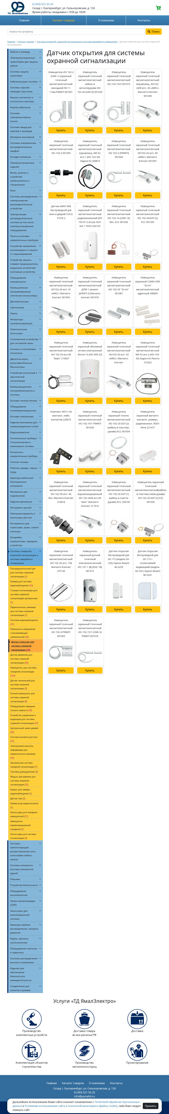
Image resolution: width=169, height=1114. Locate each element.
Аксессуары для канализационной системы (19, 915)
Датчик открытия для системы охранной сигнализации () (22, 646)
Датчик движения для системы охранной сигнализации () (21, 659)
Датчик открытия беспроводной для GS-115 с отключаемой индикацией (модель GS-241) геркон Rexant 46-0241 (147, 563)
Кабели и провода (20, 52)
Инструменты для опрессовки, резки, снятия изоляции (24, 527)
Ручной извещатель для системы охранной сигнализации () (22, 697)
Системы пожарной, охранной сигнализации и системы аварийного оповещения (77, 41)
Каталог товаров (63, 20)
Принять (150, 1106)
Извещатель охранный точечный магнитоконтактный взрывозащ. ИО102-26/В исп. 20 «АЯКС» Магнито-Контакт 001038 (148, 84)
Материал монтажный (22, 137)
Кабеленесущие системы (24, 81)
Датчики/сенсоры (19, 301)
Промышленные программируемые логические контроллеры (23, 291)
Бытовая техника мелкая (23, 400)
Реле (13, 190)
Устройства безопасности (24, 885)
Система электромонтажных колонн (20, 117)
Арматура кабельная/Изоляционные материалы (22, 482)
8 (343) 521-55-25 (42, 4)
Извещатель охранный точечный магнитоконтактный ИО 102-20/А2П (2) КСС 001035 (148, 214)
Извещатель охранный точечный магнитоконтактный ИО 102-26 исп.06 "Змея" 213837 (61, 350)
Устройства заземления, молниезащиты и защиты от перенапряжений (24, 250)
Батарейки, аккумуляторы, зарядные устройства (23, 541)
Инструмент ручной (20, 507)
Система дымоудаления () (24, 772)
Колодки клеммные (20, 157)
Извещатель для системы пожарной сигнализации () (23, 671)
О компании (106, 20)
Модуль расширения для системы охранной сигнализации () (22, 780)
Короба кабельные (20, 107)
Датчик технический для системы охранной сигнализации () (22, 684)
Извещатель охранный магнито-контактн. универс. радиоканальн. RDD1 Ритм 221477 (148, 419)
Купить (61, 130)
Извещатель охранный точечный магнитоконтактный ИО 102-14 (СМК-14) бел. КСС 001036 (119, 214)
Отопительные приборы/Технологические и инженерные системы (23, 442)
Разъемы (15, 879)
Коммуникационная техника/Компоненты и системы (22, 390)
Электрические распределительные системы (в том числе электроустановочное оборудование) (22, 222)
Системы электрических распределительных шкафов (23, 147)
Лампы (14, 313)
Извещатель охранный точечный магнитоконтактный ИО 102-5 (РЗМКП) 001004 (119, 149)
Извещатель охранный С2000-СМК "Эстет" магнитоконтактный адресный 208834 (147, 285)
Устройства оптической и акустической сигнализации (23, 377)
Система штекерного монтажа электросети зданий (22, 869)
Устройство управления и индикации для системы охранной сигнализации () (24, 719)
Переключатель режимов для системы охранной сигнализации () (23, 611)
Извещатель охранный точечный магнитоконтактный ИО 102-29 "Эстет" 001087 (119, 285)
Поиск (155, 31)
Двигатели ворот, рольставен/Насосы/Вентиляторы (21, 363)
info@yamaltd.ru (84, 1096)
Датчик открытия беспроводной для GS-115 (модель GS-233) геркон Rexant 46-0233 (119, 559)
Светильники (17, 307)
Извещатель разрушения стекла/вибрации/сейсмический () (22, 633)
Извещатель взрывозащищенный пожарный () (20, 825)
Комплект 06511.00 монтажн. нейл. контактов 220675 (61, 415)
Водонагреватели (19, 432)
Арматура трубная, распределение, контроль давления (24, 928)
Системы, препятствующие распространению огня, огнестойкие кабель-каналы (23, 851)
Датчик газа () (17, 798)
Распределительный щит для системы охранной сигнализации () (23, 572)
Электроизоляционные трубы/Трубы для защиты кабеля (24, 61)
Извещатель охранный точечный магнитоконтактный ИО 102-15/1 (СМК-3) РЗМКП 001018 (90, 628)
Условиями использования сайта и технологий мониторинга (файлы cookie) (71, 1106)
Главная (24, 20)
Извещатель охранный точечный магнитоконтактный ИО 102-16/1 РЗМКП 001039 (90, 419)
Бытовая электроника (22, 416)
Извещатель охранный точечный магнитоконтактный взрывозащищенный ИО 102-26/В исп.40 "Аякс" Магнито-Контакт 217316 (90, 494)
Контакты (144, 20)
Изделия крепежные (21, 501)
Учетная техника (19, 462)
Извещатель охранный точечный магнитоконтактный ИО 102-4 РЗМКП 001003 (61, 628)
